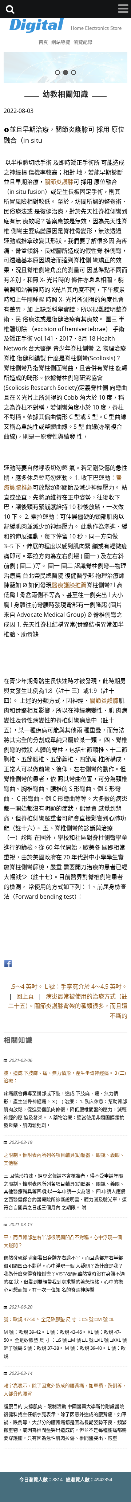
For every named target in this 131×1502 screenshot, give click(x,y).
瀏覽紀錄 (83, 42)
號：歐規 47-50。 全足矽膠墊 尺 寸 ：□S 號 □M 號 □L (59, 1319)
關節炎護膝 (59, 182)
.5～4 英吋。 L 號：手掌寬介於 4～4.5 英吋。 (69, 987)
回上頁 (25, 996)
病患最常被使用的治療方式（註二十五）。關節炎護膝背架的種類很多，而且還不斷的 (67, 1006)
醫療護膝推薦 (69, 585)
